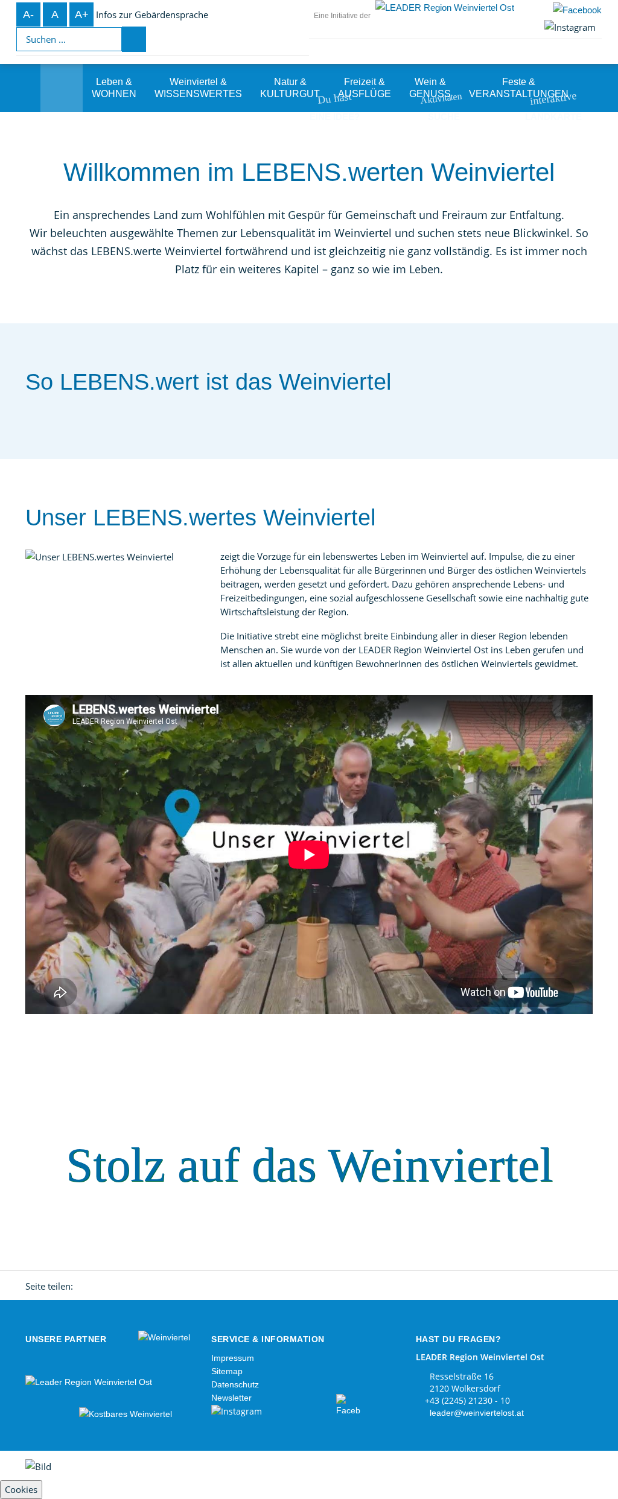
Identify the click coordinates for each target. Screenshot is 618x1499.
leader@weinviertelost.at (477, 1413)
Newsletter (231, 1397)
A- (28, 14)
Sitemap (227, 1371)
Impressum (232, 1358)
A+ (82, 14)
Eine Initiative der (342, 15)
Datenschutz (235, 1384)
